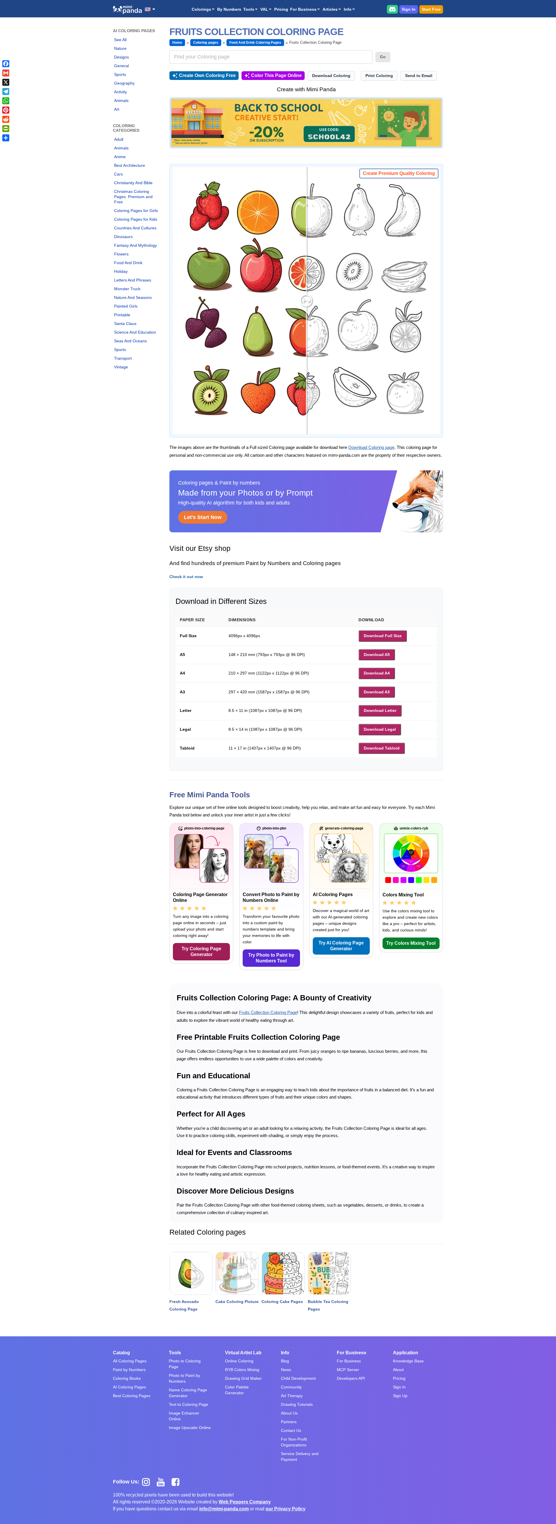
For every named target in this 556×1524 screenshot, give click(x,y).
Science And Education (135, 332)
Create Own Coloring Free (207, 75)
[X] (5, 82)
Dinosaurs (123, 236)
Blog (285, 1361)
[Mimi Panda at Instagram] (148, 1482)
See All (120, 39)
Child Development (298, 1378)
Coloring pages (205, 43)
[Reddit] (5, 119)
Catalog (121, 1352)
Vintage (121, 367)
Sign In (409, 9)
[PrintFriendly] (5, 128)
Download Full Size (383, 635)
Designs (121, 57)
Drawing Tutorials (297, 1404)
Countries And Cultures (135, 228)
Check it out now (186, 576)
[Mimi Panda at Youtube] (163, 1482)
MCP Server (348, 1369)
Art (116, 109)
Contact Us (291, 1430)
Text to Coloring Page (188, 1404)
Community (291, 1387)
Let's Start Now (203, 517)
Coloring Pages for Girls (136, 210)
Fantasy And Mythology (135, 245)
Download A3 (377, 692)
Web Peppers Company (245, 1501)
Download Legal (380, 729)
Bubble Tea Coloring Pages (328, 1305)
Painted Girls (126, 306)
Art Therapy (292, 1395)
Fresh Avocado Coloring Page (184, 1305)
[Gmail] (5, 73)
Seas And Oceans (130, 341)
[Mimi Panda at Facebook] (177, 1482)
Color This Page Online (276, 75)
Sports (120, 74)
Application (405, 1352)
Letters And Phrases (132, 280)
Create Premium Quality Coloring (399, 173)
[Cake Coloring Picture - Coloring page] (237, 1273)
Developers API (351, 1378)
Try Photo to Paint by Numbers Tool (271, 958)
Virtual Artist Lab (243, 1352)
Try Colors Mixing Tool (411, 943)
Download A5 (377, 654)
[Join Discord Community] (392, 9)
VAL (264, 9)
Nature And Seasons (133, 297)
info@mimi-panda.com (224, 1508)
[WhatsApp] (5, 100)
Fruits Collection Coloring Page (268, 1012)
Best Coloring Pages (131, 1395)
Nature (120, 48)
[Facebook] (5, 63)
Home (177, 43)
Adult (118, 139)
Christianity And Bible (133, 182)
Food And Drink (128, 262)
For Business (303, 9)
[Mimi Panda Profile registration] (306, 122)
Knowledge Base (408, 1361)
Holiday (121, 271)
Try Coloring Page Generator (201, 951)
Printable (122, 315)
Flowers (121, 254)
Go (383, 56)
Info (348, 9)
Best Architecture (129, 165)
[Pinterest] (5, 110)
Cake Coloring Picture (237, 1301)
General (121, 65)
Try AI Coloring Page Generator (341, 945)
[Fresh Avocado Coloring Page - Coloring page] (191, 1273)
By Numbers (229, 9)
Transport (123, 358)
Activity (120, 91)
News (286, 1369)
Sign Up (400, 1395)
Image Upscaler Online (190, 1427)
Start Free (431, 9)
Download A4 (377, 673)
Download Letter (380, 710)
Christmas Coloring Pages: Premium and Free (133, 196)
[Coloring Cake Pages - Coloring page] (283, 1273)
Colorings (201, 9)
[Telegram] (5, 91)
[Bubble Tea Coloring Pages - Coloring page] (329, 1273)
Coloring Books (127, 1378)
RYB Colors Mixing (242, 1369)
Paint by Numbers (129, 1369)
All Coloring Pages (130, 1361)
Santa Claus (125, 323)
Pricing (281, 9)
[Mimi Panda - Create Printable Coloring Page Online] (127, 9)
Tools (248, 9)
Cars (118, 174)
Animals (121, 100)
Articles (330, 9)
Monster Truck (127, 288)
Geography (124, 83)
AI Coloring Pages (129, 1387)
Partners (289, 1421)
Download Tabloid (382, 748)
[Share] (5, 137)
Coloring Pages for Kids (135, 219)
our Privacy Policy (286, 1508)
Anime (120, 156)
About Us (289, 1413)
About (398, 1369)
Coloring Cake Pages (282, 1301)
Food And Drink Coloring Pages (255, 43)
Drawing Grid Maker (243, 1378)
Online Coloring (239, 1361)
